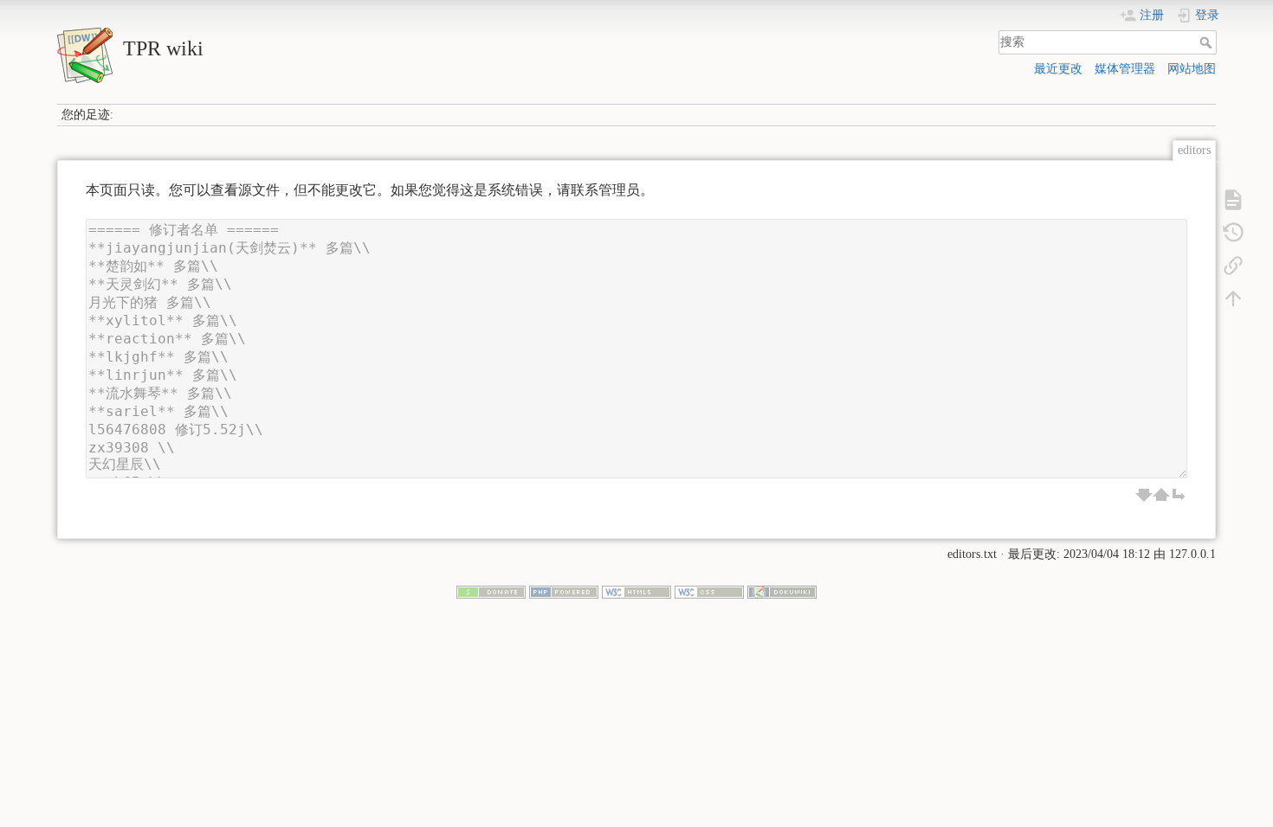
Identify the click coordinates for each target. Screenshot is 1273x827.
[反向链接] (1233, 264)
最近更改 (1058, 68)
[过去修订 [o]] (1233, 231)
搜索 (1207, 42)
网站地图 (1191, 68)
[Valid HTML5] (636, 591)
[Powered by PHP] (563, 591)
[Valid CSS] (709, 591)
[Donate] (491, 591)
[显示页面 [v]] (1233, 199)
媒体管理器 (1125, 68)
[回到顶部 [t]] (1233, 297)
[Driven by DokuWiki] (782, 591)
